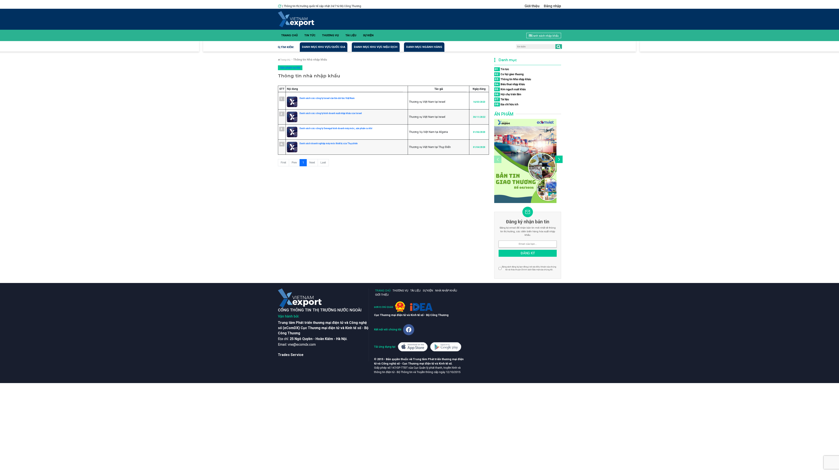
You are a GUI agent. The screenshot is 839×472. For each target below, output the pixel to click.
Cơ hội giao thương (509, 74)
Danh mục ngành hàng (424, 47)
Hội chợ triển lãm (508, 94)
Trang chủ (289, 35)
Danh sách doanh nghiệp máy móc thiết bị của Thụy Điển (329, 143)
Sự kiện (368, 35)
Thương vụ (330, 35)
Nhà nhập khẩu (446, 290)
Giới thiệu (532, 6)
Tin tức (309, 35)
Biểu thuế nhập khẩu (510, 84)
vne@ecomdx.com (302, 344)
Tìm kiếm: (287, 47)
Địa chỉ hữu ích (506, 104)
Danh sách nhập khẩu (545, 35)
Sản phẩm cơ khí (290, 67)
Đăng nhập (552, 6)
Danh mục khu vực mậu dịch (375, 47)
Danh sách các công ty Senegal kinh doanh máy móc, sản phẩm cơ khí (336, 128)
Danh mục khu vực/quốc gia (323, 47)
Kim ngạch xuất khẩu (510, 89)
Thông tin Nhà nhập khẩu (513, 79)
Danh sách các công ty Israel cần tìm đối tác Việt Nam (327, 98)
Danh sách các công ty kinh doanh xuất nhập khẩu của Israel (331, 113)
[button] (558, 160)
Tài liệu (350, 35)
